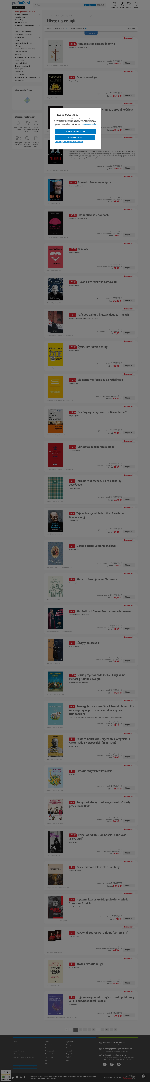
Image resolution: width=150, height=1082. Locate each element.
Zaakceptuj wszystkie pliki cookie (75, 131)
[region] (75, 128)
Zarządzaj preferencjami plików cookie (69, 142)
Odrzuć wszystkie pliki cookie (75, 137)
